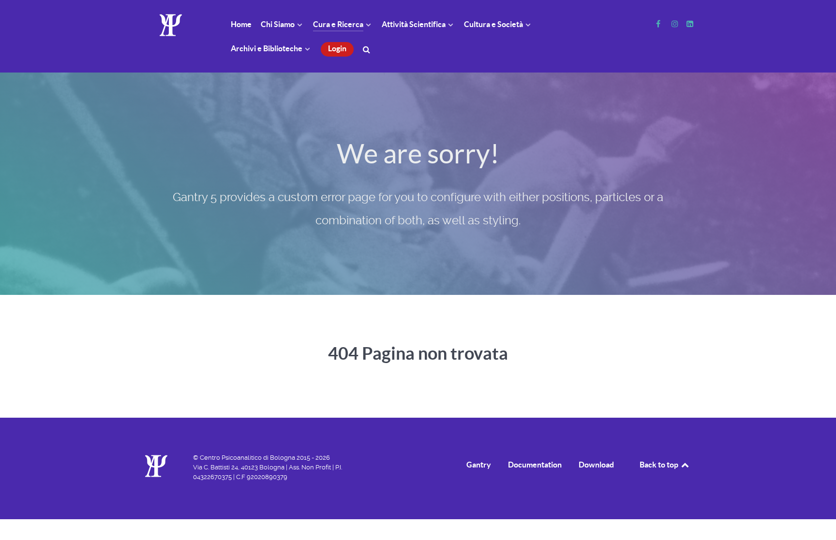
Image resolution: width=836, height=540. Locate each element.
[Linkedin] (689, 24)
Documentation (535, 464)
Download (596, 464)
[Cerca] (368, 49)
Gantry (478, 464)
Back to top (660, 464)
